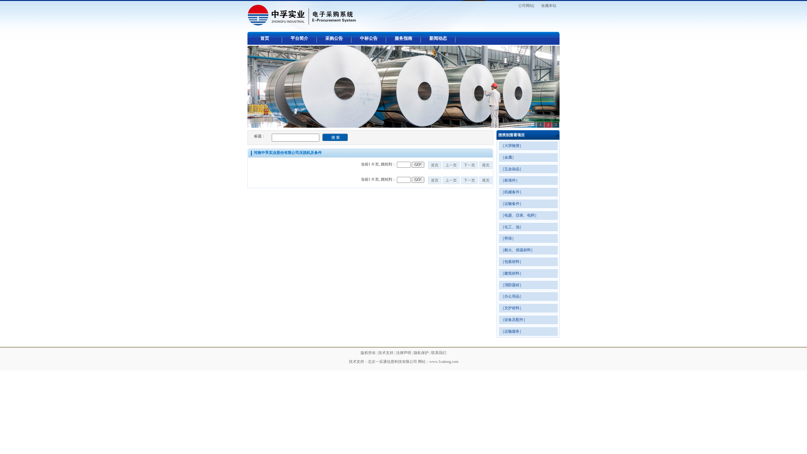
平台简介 (299, 38)
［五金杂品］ (512, 169)
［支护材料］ (512, 308)
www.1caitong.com (443, 361)
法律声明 (404, 353)
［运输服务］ (512, 331)
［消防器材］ (512, 285)
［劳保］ (508, 238)
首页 (264, 38)
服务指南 (403, 38)
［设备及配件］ (514, 319)
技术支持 (386, 353)
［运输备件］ (512, 203)
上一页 (451, 165)
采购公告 (334, 38)
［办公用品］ (512, 296)
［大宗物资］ (512, 145)
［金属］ (508, 157)
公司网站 (525, 5)
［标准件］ (510, 180)
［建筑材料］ (512, 273)
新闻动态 (438, 38)
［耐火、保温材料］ (518, 250)
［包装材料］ (512, 261)
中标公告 (369, 38)
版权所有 (369, 353)
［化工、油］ (512, 227)
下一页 (469, 165)
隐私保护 (422, 353)
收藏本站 (548, 5)
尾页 (486, 165)
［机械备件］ (512, 192)
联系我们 (438, 353)
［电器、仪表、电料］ (519, 215)
